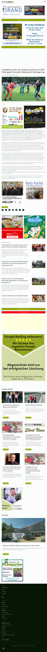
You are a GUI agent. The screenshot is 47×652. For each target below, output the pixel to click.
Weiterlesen (6, 554)
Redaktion (4, 627)
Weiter (43, 212)
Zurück (4, 212)
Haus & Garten (5, 612)
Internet (3, 616)
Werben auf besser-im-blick (23, 20)
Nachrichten (4, 587)
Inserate (3, 604)
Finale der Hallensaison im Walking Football (15, 295)
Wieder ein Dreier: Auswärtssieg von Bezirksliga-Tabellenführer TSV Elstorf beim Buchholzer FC (15, 280)
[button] (44, 1)
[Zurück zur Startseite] (8, 1)
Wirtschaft (4, 591)
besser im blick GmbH (31, 645)
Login (3, 636)
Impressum (4, 631)
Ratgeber (4, 610)
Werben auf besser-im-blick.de (8, 634)
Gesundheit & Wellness (7, 614)
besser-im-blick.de (6, 623)
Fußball (4, 207)
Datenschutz (4, 632)
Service (3, 602)
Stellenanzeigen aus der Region (22, 47)
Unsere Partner (5, 606)
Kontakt (3, 629)
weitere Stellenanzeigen (22, 312)
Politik (3, 589)
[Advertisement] (23, 58)
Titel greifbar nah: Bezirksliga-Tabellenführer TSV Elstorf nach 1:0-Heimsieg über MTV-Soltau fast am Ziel (15, 263)
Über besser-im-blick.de (7, 625)
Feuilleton (4, 593)
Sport (17, 75)
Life (2, 595)
